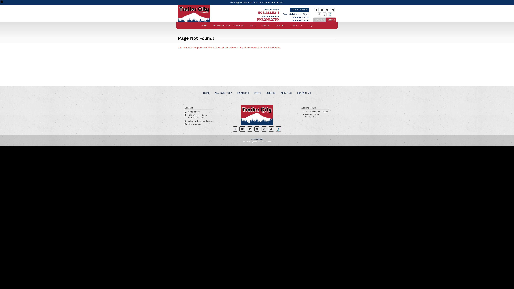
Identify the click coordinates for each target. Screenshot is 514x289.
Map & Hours (299, 9)
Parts (253, 25)
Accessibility (257, 139)
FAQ (310, 25)
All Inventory (220, 25)
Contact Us (296, 25)
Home (204, 25)
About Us (280, 25)
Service (265, 25)
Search (331, 19)
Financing (239, 25)
